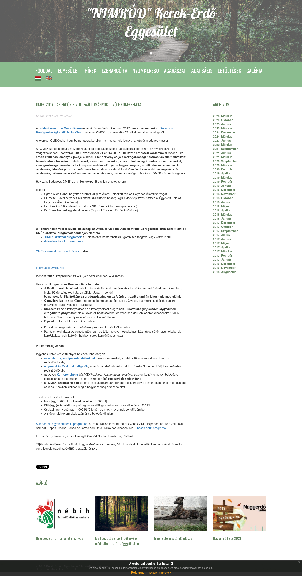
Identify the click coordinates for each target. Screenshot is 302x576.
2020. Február (222, 169)
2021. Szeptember (225, 149)
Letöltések (229, 70)
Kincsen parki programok (151, 428)
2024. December (224, 132)
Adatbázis (201, 70)
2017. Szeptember (225, 231)
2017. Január (222, 259)
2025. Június (222, 124)
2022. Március (222, 144)
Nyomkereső (145, 70)
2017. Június (222, 239)
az (70, 358)
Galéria (254, 70)
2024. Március (222, 136)
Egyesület (69, 70)
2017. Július (221, 235)
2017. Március (222, 251)
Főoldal (44, 70)
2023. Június (222, 140)
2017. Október (223, 227)
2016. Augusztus (224, 272)
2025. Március (222, 128)
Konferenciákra (67, 374)
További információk (160, 572)
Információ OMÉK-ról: (50, 268)
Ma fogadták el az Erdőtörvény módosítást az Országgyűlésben (117, 541)
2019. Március (222, 177)
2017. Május (221, 243)
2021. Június (222, 153)
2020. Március (222, 165)
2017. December (224, 222)
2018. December (224, 190)
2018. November (224, 194)
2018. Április (221, 210)
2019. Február (222, 181)
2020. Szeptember (225, 161)
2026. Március (222, 116)
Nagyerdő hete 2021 (227, 538)
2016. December (224, 264)
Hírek (90, 70)
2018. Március (222, 214)
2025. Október (223, 120)
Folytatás (137, 572)
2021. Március (222, 157)
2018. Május (221, 206)
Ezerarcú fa (114, 70)
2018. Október (223, 198)
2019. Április (221, 173)
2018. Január (222, 218)
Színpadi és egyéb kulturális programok (61, 424)
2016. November (224, 268)
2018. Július (221, 202)
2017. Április (221, 247)
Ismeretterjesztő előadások (173, 538)
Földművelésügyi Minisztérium (60, 128)
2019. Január (222, 186)
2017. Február (222, 255)
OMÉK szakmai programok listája (57, 251)
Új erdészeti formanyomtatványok (59, 538)
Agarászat (175, 70)
